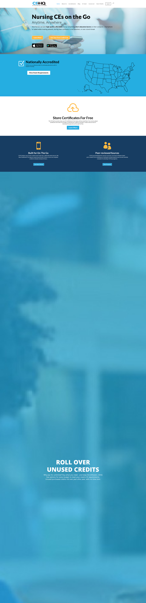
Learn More (37, 37)
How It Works (99, 4)
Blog (79, 4)
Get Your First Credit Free (59, 37)
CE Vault (84, 4)
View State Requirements (38, 73)
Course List (91, 4)
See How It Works (38, 164)
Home (58, 4)
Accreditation (72, 4)
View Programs (107, 164)
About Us (64, 4)
